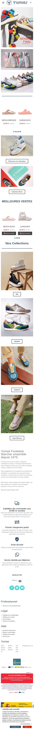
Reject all (27, 726)
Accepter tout (15, 726)
